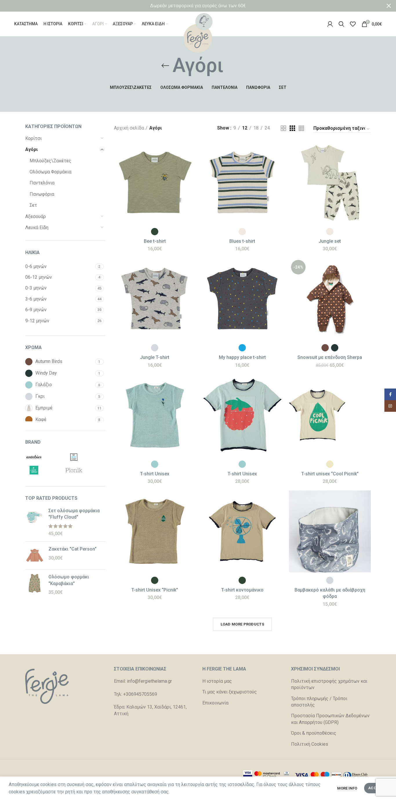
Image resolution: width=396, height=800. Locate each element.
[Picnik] (83, 470)
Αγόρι (31, 149)
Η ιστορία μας (217, 681)
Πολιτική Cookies (309, 744)
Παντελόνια (42, 183)
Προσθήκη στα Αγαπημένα (191, 177)
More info (347, 788)
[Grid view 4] (301, 128)
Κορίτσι (33, 138)
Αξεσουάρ (35, 216)
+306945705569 (140, 694)
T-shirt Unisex (154, 474)
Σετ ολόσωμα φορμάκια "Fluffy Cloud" (74, 514)
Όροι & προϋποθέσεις (313, 733)
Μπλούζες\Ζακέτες (50, 160)
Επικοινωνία (215, 703)
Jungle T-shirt (154, 357)
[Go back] (165, 65)
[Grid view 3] (292, 128)
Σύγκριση (191, 151)
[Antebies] (43, 457)
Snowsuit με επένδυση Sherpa (329, 357)
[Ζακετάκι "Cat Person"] (34, 555)
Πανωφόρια (42, 194)
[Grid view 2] (283, 128)
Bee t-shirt (155, 241)
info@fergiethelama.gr (149, 681)
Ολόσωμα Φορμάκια (50, 172)
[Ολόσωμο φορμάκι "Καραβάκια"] (34, 585)
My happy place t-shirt (242, 357)
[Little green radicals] (43, 470)
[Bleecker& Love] (83, 457)
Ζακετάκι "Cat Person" (72, 549)
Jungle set (330, 241)
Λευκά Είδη (36, 227)
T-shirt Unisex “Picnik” (154, 590)
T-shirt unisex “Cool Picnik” (330, 474)
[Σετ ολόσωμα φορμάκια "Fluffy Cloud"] (34, 522)
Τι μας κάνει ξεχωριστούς (229, 692)
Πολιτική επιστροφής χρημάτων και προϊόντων (329, 684)
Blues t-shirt (242, 241)
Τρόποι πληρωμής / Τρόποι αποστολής (319, 702)
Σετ (33, 205)
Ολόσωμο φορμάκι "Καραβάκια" (68, 580)
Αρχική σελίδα (129, 128)
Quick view (191, 164)
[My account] (330, 24)
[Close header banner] (389, 6)
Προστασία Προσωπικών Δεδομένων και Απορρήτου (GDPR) (330, 719)
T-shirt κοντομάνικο (242, 590)
